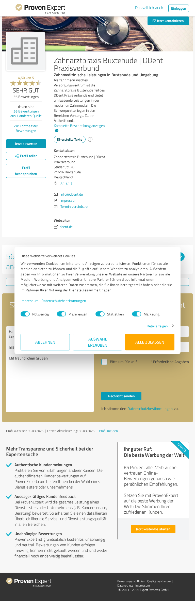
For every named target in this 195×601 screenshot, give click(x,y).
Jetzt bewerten (26, 143)
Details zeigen (157, 326)
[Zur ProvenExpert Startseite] (40, 9)
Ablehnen (45, 342)
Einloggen (178, 8)
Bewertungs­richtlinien (131, 581)
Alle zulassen (149, 342)
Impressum (30, 300)
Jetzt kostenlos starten (153, 529)
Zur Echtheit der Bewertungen (26, 128)
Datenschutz (125, 585)
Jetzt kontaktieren (170, 20)
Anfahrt (66, 183)
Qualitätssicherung (159, 581)
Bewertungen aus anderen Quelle (26, 113)
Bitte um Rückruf (123, 361)
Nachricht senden (121, 395)
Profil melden (108, 430)
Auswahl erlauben (97, 342)
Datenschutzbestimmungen (63, 300)
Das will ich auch (149, 7)
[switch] (61, 313)
